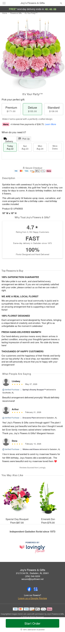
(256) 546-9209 (32, 576)
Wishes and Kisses (31, 449)
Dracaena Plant (29, 417)
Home (4, 13)
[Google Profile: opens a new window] (36, 589)
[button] (58, 625)
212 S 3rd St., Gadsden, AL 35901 (32, 573)
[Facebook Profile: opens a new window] (29, 589)
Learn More (50, 124)
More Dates (55, 147)
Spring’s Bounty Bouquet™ (34, 389)
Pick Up (26, 138)
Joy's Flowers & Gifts (33, 3)
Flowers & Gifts (16, 13)
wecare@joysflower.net (32, 578)
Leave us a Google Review (32, 598)
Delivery (9, 140)
